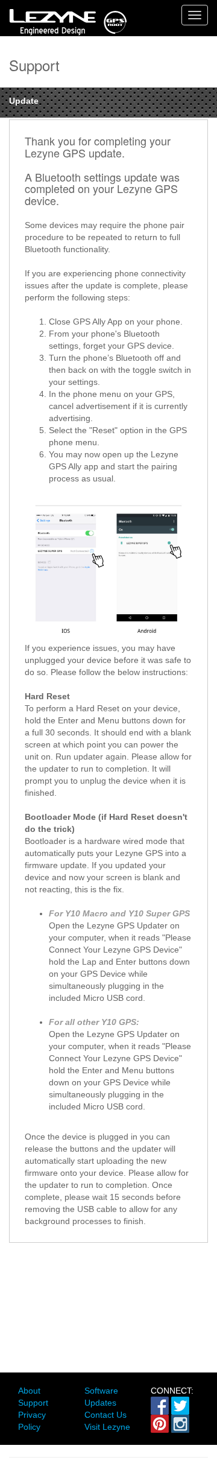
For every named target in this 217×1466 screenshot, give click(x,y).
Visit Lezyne (107, 1427)
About (29, 1390)
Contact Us (105, 1415)
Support (33, 1402)
